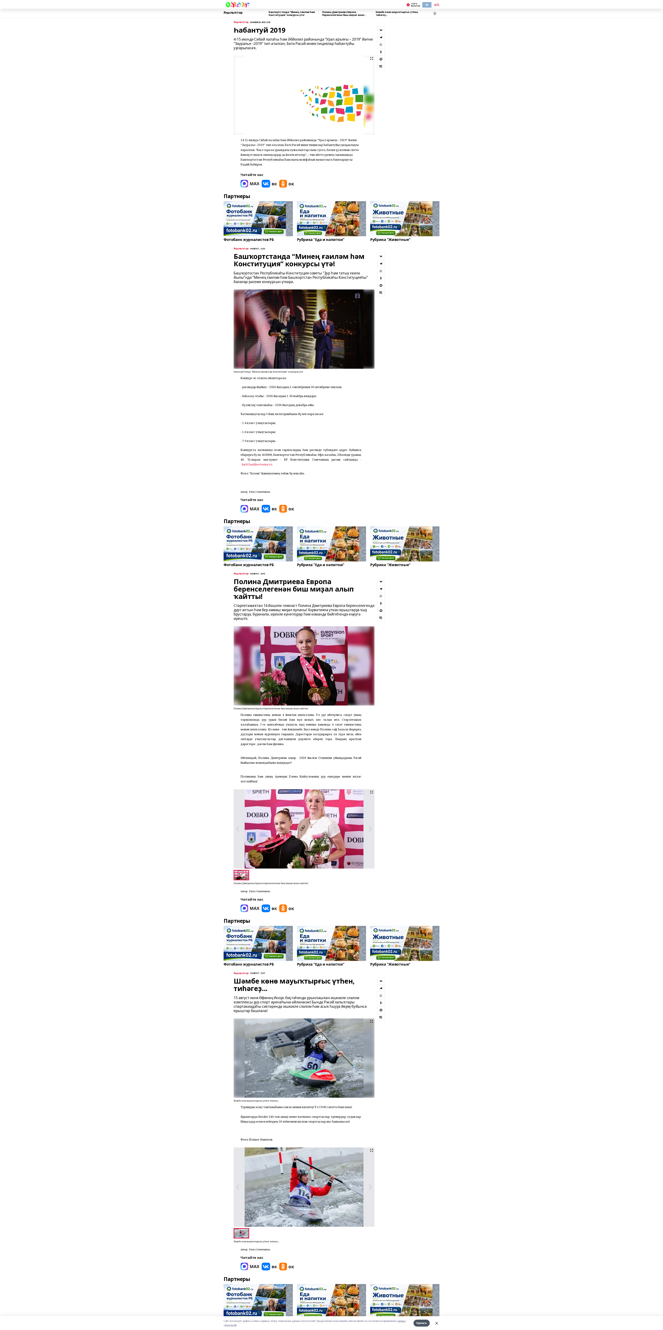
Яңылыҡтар (233, 13)
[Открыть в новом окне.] (250, 184)
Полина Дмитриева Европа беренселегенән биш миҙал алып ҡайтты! (343, 13)
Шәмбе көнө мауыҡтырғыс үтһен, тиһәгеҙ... (397, 13)
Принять (421, 1323)
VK (426, 4)
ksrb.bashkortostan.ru (257, 464)
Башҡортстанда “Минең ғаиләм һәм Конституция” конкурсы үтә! (292, 13)
